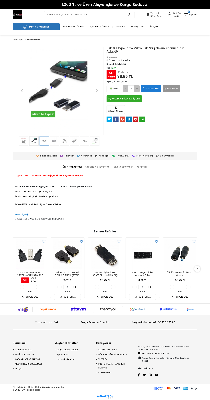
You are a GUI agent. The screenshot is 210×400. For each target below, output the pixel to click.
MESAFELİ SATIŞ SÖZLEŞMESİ (28, 363)
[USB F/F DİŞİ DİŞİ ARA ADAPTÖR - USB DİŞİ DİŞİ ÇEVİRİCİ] (67, 254)
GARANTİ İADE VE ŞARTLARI (27, 359)
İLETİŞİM (18, 368)
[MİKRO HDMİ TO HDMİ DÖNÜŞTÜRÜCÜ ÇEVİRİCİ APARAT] (30, 254)
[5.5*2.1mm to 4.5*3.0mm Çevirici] (142, 254)
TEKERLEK (102, 359)
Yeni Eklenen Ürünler (73, 26)
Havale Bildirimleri (66, 359)
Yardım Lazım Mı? (46, 322)
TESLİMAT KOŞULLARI (24, 354)
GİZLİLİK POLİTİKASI (23, 349)
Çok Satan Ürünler (100, 26)
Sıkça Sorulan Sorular (95, 322)
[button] (190, 14)
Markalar (120, 26)
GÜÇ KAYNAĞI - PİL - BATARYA (112, 354)
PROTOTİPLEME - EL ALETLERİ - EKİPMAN (112, 365)
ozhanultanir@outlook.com (155, 353)
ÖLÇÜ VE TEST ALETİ (107, 349)
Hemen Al (172, 88)
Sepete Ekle (152, 88)
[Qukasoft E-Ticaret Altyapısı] (105, 396)
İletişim (154, 26)
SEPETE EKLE (32, 296)
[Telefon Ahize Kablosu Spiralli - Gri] (180, 254)
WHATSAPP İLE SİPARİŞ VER (126, 98)
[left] (13, 268)
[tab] (72, 167)
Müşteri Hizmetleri (153, 322)
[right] (197, 268)
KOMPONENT (104, 372)
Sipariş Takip (137, 26)
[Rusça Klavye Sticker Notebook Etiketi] (105, 254)
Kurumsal (19, 343)
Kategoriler (103, 343)
